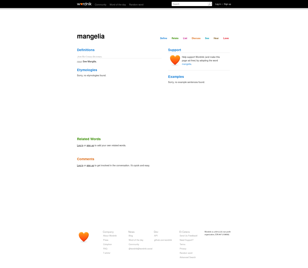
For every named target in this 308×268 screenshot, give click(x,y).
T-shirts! (106, 252)
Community (100, 4)
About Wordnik (110, 235)
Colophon (107, 244)
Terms (182, 244)
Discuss (196, 38)
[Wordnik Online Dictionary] (84, 3)
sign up (90, 145)
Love (226, 38)
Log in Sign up (223, 3)
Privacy (183, 248)
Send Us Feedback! (189, 235)
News (131, 231)
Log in (80, 145)
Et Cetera (184, 231)
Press (105, 239)
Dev (156, 231)
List (185, 38)
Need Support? (186, 239)
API (156, 235)
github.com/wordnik (163, 239)
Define (163, 38)
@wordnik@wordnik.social (140, 248)
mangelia (186, 64)
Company (108, 231)
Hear (216, 38)
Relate (175, 38)
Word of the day (118, 4)
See (207, 38)
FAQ (105, 248)
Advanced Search (188, 257)
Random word (136, 4)
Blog (131, 235)
